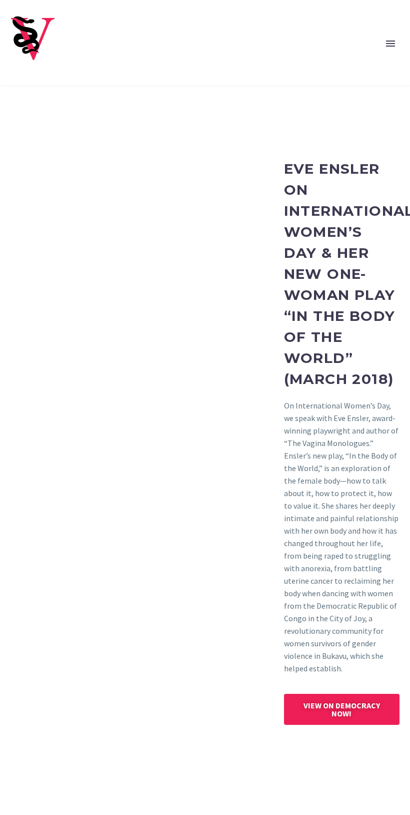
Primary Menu (391, 43)
